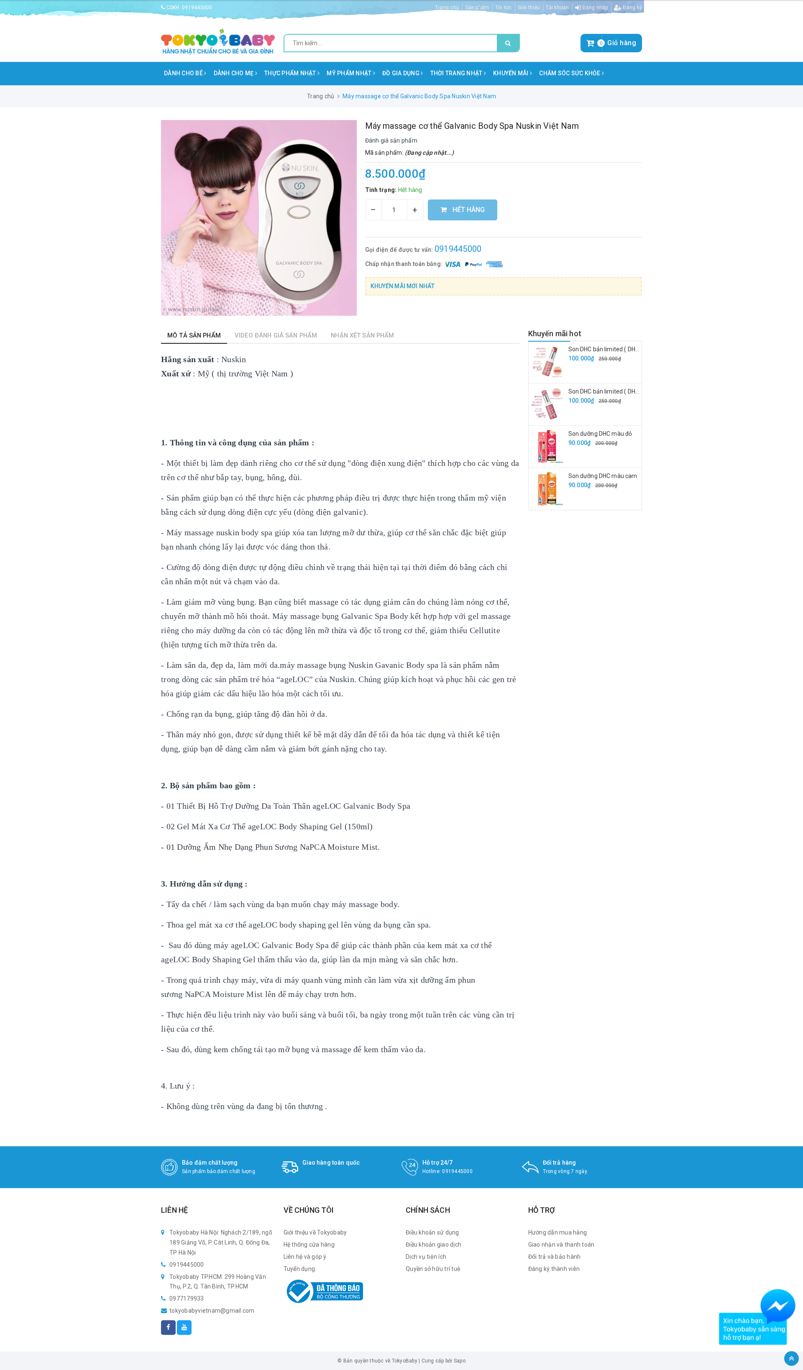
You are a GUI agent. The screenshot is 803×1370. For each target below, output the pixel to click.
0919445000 (197, 7)
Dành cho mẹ (234, 73)
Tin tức (503, 7)
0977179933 (186, 1298)
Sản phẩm (477, 7)
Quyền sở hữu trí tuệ (433, 1268)
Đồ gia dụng (401, 73)
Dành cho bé (184, 73)
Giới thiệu (529, 7)
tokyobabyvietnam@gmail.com (212, 1310)
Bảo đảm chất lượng (210, 1162)
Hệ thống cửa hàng (309, 1244)
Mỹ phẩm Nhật (350, 73)
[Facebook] (168, 1327)
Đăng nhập (594, 7)
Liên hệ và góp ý (305, 1256)
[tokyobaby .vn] (218, 41)
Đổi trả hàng (559, 1162)
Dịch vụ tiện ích (426, 1256)
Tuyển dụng (299, 1268)
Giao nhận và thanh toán (561, 1244)
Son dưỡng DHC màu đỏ (600, 433)
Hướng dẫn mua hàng (557, 1232)
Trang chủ (447, 7)
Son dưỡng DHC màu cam (602, 476)
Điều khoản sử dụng (432, 1232)
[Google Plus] (184, 1327)
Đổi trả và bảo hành (554, 1256)
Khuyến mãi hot (555, 333)
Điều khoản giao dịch (433, 1244)
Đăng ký (631, 7)
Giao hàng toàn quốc (331, 1162)
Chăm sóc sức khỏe (570, 73)
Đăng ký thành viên (554, 1268)
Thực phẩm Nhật (290, 73)
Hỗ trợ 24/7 (437, 1162)
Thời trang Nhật (457, 73)
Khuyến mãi (511, 73)
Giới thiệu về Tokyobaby (315, 1232)
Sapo (459, 1361)
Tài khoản (557, 7)
